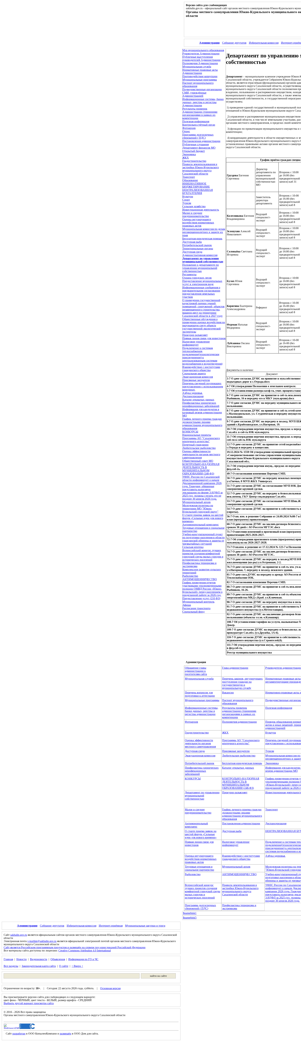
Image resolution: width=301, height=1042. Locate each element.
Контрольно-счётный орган (198, 124)
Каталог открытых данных (198, 399)
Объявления (58, 959)
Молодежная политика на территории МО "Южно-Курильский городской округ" (200, 508)
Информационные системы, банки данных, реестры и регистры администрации (201, 711)
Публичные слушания (195, 144)
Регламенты (189, 274)
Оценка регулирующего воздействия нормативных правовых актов (198, 222)
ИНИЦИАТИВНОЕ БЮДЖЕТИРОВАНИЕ (196, 185)
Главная (8, 959)
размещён (65, 1033)
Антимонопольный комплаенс (200, 524)
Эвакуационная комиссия (197, 376)
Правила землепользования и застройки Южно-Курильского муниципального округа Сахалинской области (200, 169)
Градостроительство (194, 160)
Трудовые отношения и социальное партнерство (199, 868)
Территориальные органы (197, 248)
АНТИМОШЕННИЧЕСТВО (199, 579)
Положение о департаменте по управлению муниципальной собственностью (200, 268)
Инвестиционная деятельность (200, 209)
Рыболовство (190, 575)
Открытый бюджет (193, 151)
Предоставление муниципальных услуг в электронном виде (202, 283)
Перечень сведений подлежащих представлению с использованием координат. (202, 386)
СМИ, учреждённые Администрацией (194, 94)
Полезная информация (195, 121)
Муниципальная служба (196, 66)
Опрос (186, 131)
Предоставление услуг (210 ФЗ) (201, 598)
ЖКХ (185, 157)
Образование (190, 180)
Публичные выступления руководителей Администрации (201, 58)
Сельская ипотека (192, 547)
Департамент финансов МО (198, 147)
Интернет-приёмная (111, 925)
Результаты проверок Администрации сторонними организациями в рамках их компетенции (199, 113)
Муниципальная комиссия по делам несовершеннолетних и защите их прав (203, 232)
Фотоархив (189, 128)
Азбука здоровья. (192, 392)
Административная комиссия (199, 255)
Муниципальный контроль (198, 601)
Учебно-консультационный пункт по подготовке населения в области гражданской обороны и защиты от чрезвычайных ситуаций (203, 539)
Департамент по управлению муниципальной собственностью (202, 795)
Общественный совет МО (197, 460)
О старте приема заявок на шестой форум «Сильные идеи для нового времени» (202, 518)
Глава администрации (235, 667)
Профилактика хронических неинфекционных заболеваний (200, 404)
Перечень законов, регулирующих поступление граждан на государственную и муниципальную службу (242, 683)
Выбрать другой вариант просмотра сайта (29, 1003)
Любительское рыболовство (199, 447)
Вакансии (228, 692)
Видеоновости (38, 959)
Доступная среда (192, 251)
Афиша (186, 605)
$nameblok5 (189, 917)
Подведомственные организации (202, 89)
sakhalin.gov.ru (18, 934)
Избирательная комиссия (264, 42)
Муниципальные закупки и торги (145, 925)
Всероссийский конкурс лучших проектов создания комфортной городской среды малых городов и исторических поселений (202, 555)
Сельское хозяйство (194, 206)
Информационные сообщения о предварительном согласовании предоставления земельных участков (201, 292)
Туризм (186, 203)
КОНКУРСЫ (190, 431)
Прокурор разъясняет (195, 335)
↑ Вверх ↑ (77, 966)
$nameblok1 (189, 913)
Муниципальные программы (199, 79)
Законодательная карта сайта (39, 966)
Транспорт (188, 176)
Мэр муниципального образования (203, 50)
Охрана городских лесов (197, 277)
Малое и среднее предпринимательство (195, 214)
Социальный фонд (193, 611)
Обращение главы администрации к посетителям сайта (196, 671)
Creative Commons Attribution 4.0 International (84, 950)
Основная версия (110, 988)
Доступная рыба (192, 241)
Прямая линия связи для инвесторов (204, 338)
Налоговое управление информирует (196, 343)
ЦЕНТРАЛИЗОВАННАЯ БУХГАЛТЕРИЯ (197, 192)
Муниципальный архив (196, 502)
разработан (18, 1033)
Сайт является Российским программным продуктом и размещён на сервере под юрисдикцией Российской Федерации (74, 947)
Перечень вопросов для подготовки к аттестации (200, 694)
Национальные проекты (196, 434)
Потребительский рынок (197, 245)
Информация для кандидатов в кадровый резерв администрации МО (202, 412)
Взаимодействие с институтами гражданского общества (201, 369)
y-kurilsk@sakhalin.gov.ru (41, 941)
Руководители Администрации (200, 53)
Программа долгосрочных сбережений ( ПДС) (198, 136)
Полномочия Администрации (200, 63)
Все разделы (11, 966)
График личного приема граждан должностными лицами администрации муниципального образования (202, 423)
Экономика (189, 154)
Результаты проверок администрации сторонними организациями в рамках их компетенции (239, 712)
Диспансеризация (192, 396)
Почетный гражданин (195, 444)
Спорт (186, 199)
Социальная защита (194, 373)
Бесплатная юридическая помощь (202, 238)
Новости (21, 959)
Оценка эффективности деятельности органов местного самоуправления (201, 454)
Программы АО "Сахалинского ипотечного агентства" (201, 440)
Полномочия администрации (239, 721)
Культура (187, 196)
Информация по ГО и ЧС (83, 959)
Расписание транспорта (196, 608)
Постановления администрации (201, 141)
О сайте (63, 966)
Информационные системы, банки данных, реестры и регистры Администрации (203, 102)
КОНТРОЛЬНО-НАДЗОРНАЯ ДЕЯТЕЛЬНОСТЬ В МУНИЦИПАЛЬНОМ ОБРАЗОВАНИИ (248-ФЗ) (200, 469)
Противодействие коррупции (199, 76)
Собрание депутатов (234, 42)
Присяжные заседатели (196, 380)
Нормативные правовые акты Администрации (200, 71)
